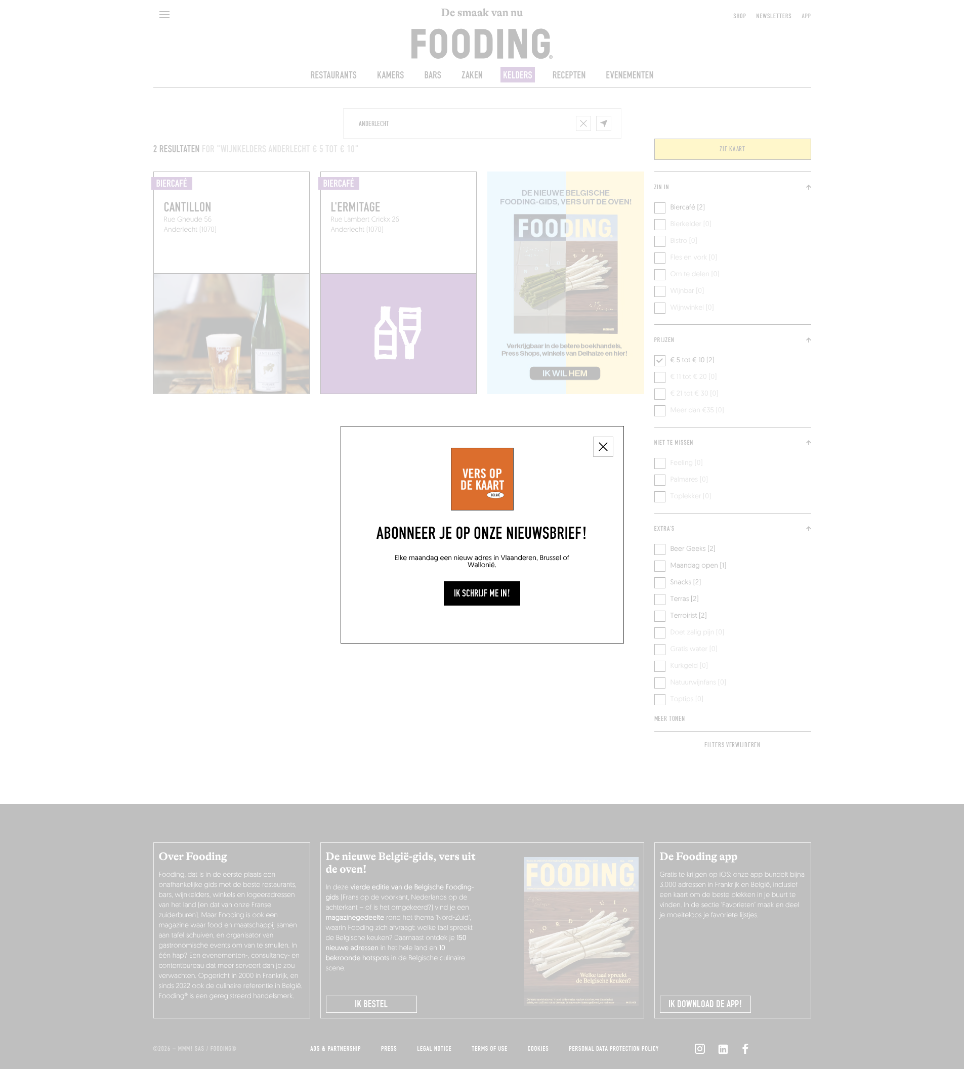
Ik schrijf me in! (482, 593)
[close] (603, 447)
